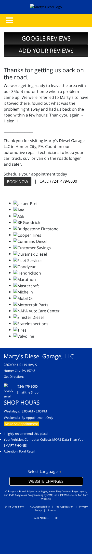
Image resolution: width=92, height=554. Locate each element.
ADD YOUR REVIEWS (46, 50)
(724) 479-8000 (63, 181)
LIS (56, 518)
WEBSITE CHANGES (46, 481)
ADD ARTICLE (41, 518)
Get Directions (14, 376)
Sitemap (52, 510)
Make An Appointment (21, 424)
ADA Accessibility (40, 506)
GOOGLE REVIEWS (46, 38)
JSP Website (67, 495)
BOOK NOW (17, 181)
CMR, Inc (52, 495)
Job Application (64, 506)
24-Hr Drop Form (14, 506)
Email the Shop (28, 392)
